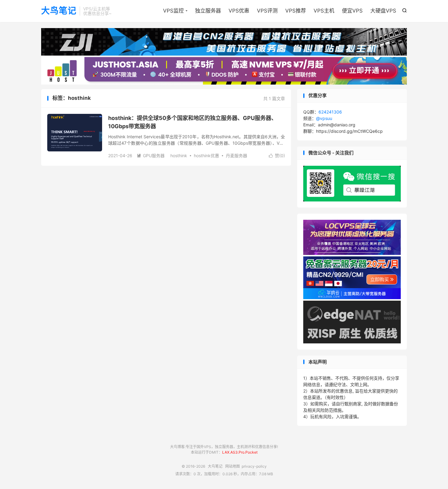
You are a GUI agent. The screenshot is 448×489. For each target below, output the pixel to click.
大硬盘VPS (383, 11)
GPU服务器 (151, 155)
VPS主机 (324, 11)
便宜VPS (352, 11)
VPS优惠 (239, 11)
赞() (277, 155)
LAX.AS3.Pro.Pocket (240, 452)
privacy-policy (254, 466)
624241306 (330, 111)
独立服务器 (208, 11)
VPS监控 (173, 11)
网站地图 (232, 466)
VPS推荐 (295, 11)
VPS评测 (267, 11)
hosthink (178, 155)
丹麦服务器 (236, 155)
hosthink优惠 (206, 155)
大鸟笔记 (58, 11)
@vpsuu (324, 118)
